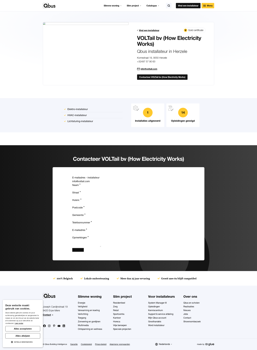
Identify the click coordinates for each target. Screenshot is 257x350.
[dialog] (23, 323)
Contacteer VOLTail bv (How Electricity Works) (162, 77)
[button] (22, 342)
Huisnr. (76, 200)
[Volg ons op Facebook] (44, 325)
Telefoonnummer (82, 222)
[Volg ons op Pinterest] (54, 325)
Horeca (116, 321)
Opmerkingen (80, 237)
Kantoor (117, 317)
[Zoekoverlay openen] (169, 5)
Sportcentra (118, 314)
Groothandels (154, 321)
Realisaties (188, 306)
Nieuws (187, 310)
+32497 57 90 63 (146, 61)
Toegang (82, 317)
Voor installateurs (161, 296)
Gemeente (78, 215)
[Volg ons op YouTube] (59, 326)
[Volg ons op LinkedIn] (63, 326)
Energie (81, 302)
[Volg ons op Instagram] (49, 326)
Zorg (115, 306)
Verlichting (83, 314)
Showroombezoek (192, 321)
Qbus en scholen (191, 302)
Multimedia (83, 325)
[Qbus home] (49, 5)
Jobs (185, 314)
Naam (76, 185)
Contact (47, 314)
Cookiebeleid (86, 344)
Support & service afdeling (160, 314)
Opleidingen (154, 306)
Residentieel (119, 302)
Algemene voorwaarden (120, 344)
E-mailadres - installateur (85, 177)
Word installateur (156, 325)
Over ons (190, 296)
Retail (116, 310)
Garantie (74, 344)
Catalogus (151, 5)
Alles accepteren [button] (23, 328)
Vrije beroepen (120, 325)
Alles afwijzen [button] (23, 335)
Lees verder (19, 323)
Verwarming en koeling (89, 310)
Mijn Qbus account (157, 317)
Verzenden (78, 249)
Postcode (78, 207)
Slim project (133, 5)
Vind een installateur (188, 5)
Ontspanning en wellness (90, 329)
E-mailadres (79, 230)
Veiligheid (82, 306)
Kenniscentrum (155, 310)
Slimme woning (111, 5)
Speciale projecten (122, 329)
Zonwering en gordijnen (89, 321)
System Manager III (157, 302)
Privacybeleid (100, 344)
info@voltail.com (149, 69)
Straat (76, 192)
